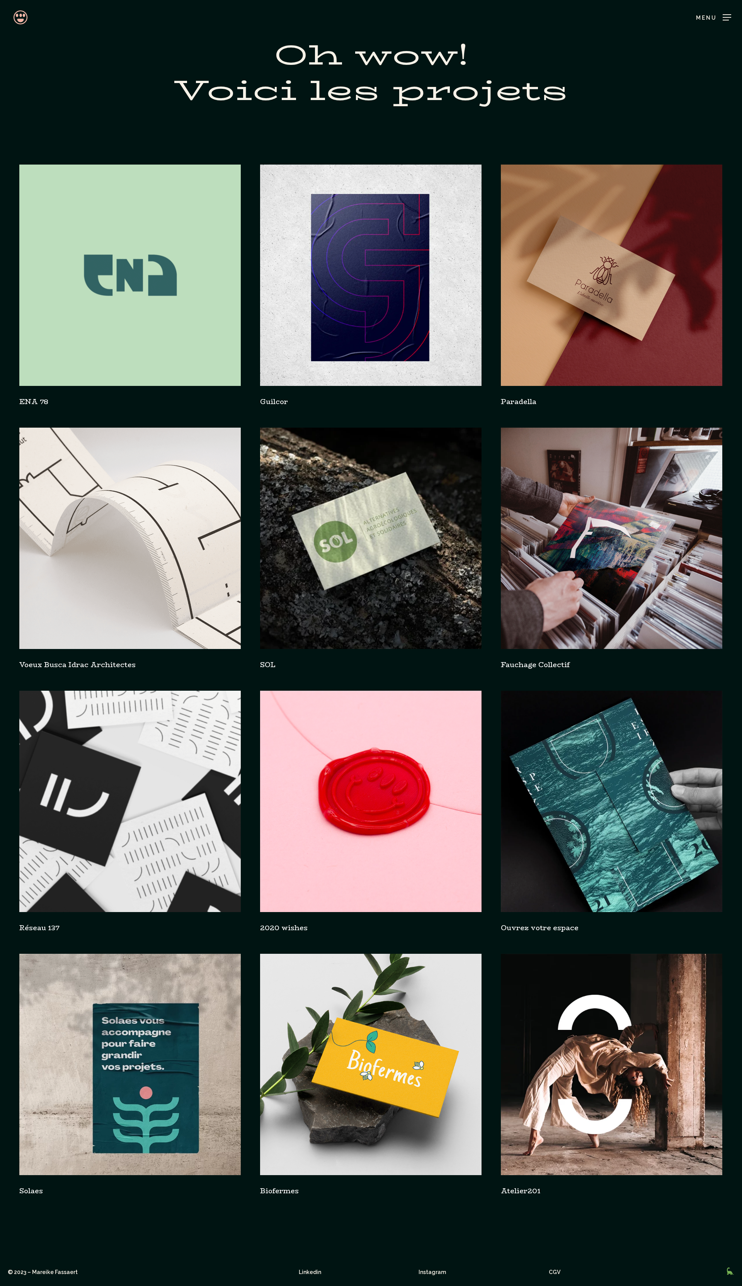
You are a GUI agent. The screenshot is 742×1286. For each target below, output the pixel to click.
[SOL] (371, 538)
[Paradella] (611, 275)
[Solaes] (130, 1064)
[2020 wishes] (371, 801)
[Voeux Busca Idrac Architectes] (130, 538)
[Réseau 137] (130, 801)
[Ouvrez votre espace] (611, 801)
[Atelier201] (611, 1064)
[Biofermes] (371, 1064)
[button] (713, 18)
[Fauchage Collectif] (611, 538)
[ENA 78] (130, 275)
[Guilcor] (371, 275)
